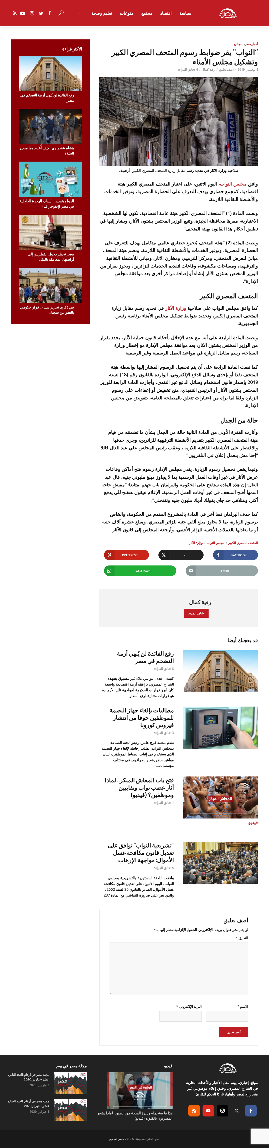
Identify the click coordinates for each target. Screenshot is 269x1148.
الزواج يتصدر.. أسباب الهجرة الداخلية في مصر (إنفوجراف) (46, 203)
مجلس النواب (234, 184)
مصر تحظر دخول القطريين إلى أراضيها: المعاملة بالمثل (51, 256)
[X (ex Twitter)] (236, 1110)
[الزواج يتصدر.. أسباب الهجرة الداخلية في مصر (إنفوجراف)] (50, 179)
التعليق (242, 937)
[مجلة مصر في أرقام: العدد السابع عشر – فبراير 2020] (70, 1110)
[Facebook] (251, 1110)
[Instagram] (222, 1110)
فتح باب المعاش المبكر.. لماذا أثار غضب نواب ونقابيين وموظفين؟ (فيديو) (139, 787)
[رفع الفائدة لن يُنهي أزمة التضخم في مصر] (50, 73)
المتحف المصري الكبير (243, 542)
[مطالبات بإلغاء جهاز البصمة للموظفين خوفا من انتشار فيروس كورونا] (220, 728)
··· (79, 13)
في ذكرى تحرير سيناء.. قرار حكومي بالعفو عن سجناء (47, 310)
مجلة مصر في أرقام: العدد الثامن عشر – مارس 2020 (28, 1077)
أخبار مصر (251, 44)
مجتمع (146, 13)
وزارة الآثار (175, 308)
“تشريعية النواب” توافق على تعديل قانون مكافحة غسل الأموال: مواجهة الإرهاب (141, 852)
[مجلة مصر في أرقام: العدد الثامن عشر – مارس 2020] (70, 1083)
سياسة (185, 13)
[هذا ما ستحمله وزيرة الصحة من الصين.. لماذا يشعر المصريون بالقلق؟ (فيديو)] (134, 1090)
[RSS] (194, 1110)
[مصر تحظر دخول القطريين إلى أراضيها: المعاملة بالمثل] (50, 232)
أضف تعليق (226, 69)
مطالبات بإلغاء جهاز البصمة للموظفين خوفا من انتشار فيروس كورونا (142, 717)
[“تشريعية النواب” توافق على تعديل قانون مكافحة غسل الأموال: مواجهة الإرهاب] (220, 863)
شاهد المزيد (196, 613)
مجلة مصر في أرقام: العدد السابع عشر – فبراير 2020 (28, 1103)
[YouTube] (208, 1110)
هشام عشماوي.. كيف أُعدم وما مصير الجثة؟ (46, 150)
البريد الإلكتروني (189, 1006)
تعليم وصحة (101, 13)
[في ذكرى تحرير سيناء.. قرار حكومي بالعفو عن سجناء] (50, 285)
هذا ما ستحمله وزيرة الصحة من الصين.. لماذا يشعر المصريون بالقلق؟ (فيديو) (134, 1115)
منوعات (126, 13)
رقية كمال (208, 69)
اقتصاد (166, 13)
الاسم (242, 1006)
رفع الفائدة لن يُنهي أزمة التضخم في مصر (47, 97)
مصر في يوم (116, 1139)
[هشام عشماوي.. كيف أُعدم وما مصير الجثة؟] (50, 126)
